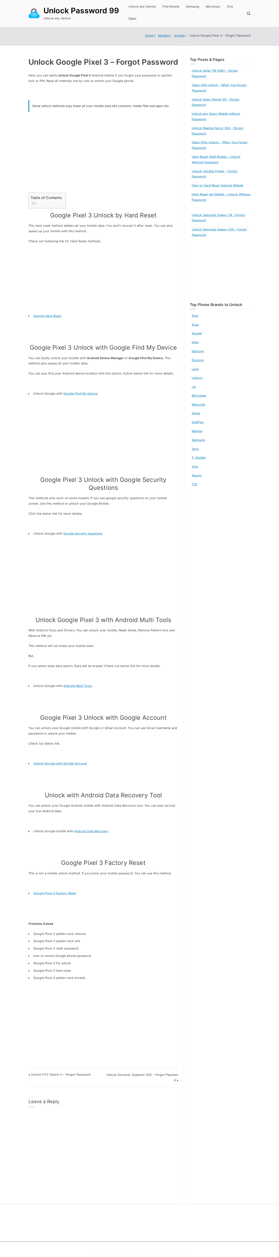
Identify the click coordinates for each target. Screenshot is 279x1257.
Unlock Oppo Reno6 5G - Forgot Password (216, 102)
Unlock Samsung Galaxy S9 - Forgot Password (218, 217)
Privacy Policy (153, 1225)
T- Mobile (199, 457)
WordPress (180, 1248)
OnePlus (197, 422)
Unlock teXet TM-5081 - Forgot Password (215, 73)
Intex (195, 342)
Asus (195, 324)
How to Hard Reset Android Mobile (217, 185)
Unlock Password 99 (81, 10)
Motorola (198, 404)
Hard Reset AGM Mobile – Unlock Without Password (216, 159)
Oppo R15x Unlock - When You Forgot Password (219, 145)
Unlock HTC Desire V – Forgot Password (61, 1074)
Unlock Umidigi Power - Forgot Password (214, 174)
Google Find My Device (80, 393)
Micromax (213, 6)
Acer (195, 316)
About (148, 1217)
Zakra (163, 1248)
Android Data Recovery (91, 831)
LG (194, 387)
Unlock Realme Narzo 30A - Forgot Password (217, 130)
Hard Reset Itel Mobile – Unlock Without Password (221, 197)
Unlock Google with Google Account (60, 763)
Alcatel (197, 333)
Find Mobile (171, 6)
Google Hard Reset (47, 316)
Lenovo (197, 378)
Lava (195, 369)
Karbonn (198, 351)
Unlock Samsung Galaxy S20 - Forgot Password (219, 232)
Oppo (132, 18)
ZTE (194, 484)
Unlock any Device (142, 6)
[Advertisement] (103, 154)
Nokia (196, 413)
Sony (195, 449)
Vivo (230, 6)
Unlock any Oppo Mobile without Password (216, 116)
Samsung (192, 6)
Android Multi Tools (77, 686)
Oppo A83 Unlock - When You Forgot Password (219, 87)
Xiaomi (197, 475)
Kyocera (197, 360)
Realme (197, 431)
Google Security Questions (82, 533)
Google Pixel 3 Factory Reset (54, 893)
